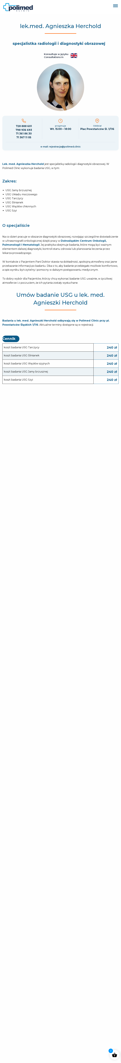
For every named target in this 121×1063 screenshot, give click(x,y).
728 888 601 (24, 126)
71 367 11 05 (23, 137)
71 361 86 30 (24, 133)
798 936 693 (24, 129)
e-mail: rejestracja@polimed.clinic (60, 146)
